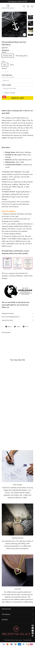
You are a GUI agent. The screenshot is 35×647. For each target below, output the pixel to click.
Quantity (4, 68)
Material (4, 52)
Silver (5, 65)
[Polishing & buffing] (17, 519)
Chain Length (6, 85)
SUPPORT (5, 620)
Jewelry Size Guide (7, 320)
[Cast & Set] (17, 570)
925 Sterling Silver (22, 56)
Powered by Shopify (27, 640)
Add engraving (7, 75)
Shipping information (8, 313)
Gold (11, 65)
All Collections (6, 614)
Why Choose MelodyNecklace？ (11, 317)
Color (3, 61)
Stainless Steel (7, 56)
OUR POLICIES (6, 609)
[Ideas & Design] (17, 466)
